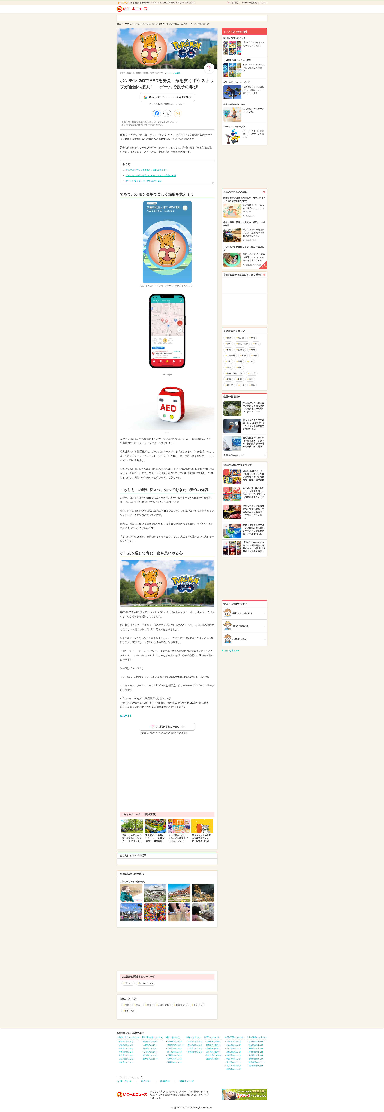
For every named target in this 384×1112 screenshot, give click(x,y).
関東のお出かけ (173, 1037)
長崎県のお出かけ (256, 1048)
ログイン (263, 3)
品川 (240, 361)
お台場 (241, 350)
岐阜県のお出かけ (195, 1045)
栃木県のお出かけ (174, 1059)
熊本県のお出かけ (256, 1052)
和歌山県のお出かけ (214, 1055)
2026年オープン (146, 983)
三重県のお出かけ (195, 1048)
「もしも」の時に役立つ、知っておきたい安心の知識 (151, 175)
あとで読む (234, 3)
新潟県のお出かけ (150, 1048)
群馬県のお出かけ (174, 1055)
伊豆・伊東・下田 (235, 373)
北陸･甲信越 (181, 1005)
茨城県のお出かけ (174, 1062)
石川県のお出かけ (150, 1052)
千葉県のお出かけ (174, 1048)
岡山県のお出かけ (233, 1045)
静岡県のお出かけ (195, 1052)
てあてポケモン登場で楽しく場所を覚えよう (147, 170)
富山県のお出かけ (150, 1055)
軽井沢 (230, 385)
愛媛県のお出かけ (233, 1059)
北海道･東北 (163, 1005)
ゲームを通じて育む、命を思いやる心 (143, 181)
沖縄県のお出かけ (256, 1066)
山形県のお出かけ (126, 1059)
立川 (229, 361)
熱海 (229, 367)
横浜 (229, 338)
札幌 (244, 355)
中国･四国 (198, 1005)
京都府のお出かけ (213, 1045)
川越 (240, 379)
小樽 (242, 385)
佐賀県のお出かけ (256, 1045)
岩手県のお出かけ (126, 1052)
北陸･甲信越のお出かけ (152, 1037)
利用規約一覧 (186, 1081)
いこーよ (124, 3)
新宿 (257, 344)
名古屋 (241, 338)
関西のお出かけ (211, 1037)
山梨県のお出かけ (150, 1045)
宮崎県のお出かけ (256, 1059)
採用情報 (165, 1081)
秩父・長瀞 (243, 344)
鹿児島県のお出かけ (257, 1062)
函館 (253, 385)
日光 (255, 355)
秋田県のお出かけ (126, 1055)
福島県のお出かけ (126, 1062)
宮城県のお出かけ (126, 1045)
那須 (253, 338)
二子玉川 (231, 355)
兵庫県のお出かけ (213, 1048)
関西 (138, 1005)
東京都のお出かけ (174, 1042)
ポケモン (129, 983)
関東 (127, 1005)
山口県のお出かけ (233, 1048)
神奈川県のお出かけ (175, 1045)
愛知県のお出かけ (195, 1042)
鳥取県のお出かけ (233, 1052)
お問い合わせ (124, 1081)
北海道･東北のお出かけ (128, 1037)
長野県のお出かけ (150, 1042)
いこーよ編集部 (174, 73)
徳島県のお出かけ (233, 1069)
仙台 (229, 350)
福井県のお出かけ (150, 1059)
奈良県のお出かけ (213, 1052)
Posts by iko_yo (230, 650)
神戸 (229, 344)
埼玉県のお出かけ (174, 1052)
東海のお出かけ (193, 1037)
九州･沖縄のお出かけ (257, 1037)
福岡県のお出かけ (256, 1042)
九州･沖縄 (129, 1011)
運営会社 (146, 1081)
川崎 (253, 350)
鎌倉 (240, 367)
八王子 (253, 373)
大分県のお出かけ (256, 1055)
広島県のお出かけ (233, 1042)
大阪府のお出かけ (213, 1042)
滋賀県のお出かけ (213, 1059)
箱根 (229, 379)
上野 (251, 361)
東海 (149, 1005)
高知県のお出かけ (233, 1062)
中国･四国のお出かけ (235, 1037)
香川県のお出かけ (233, 1066)
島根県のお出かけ (233, 1055)
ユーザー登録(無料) (249, 3)
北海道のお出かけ (126, 1042)
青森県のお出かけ (126, 1048)
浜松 (251, 379)
